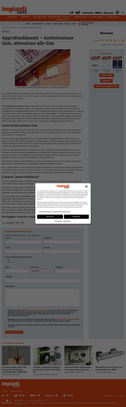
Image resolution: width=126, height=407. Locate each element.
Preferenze (76, 216)
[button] (86, 186)
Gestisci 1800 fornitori (45, 211)
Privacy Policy (67, 221)
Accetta (50, 217)
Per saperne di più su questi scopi (61, 211)
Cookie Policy (58, 221)
